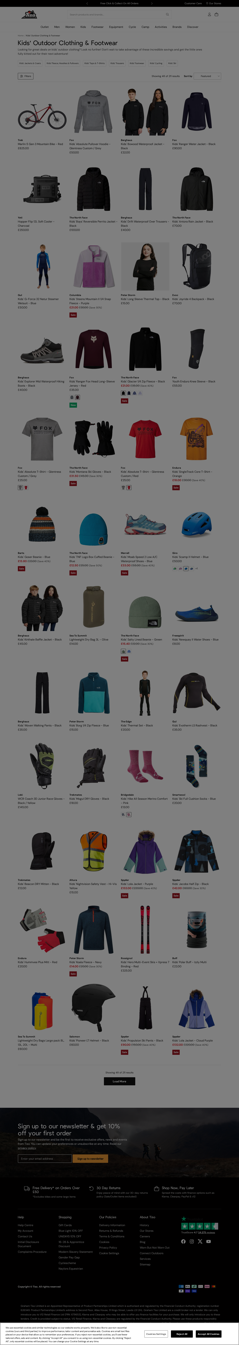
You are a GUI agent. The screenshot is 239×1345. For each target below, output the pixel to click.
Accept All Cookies (208, 1334)
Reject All (182, 1334)
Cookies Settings (156, 1334)
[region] (119, 1334)
